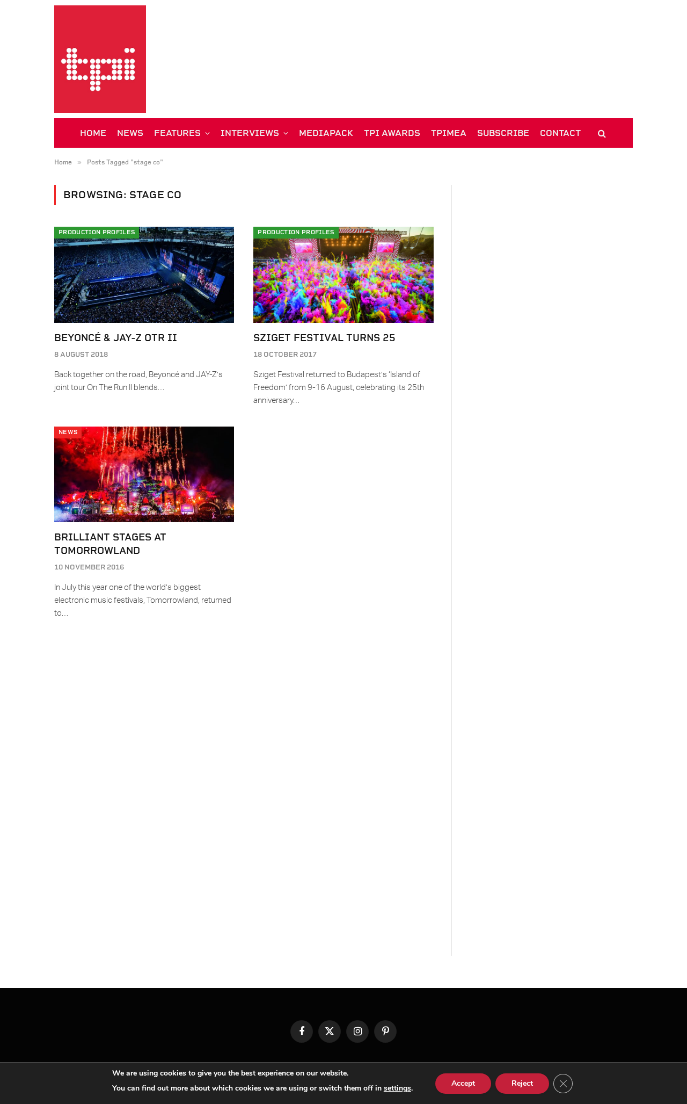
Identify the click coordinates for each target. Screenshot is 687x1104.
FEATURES (177, 133)
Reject (522, 1083)
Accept (463, 1083)
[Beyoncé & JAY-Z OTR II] (144, 274)
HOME (93, 133)
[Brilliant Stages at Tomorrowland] (144, 474)
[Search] (601, 133)
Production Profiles (97, 232)
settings (397, 1088)
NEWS (130, 133)
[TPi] (100, 59)
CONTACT (560, 133)
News (68, 432)
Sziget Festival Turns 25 (324, 337)
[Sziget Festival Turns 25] (343, 274)
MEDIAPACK (326, 133)
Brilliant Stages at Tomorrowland (110, 543)
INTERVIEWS (250, 133)
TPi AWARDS (392, 133)
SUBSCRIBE (503, 133)
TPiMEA (448, 133)
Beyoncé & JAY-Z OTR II (115, 337)
